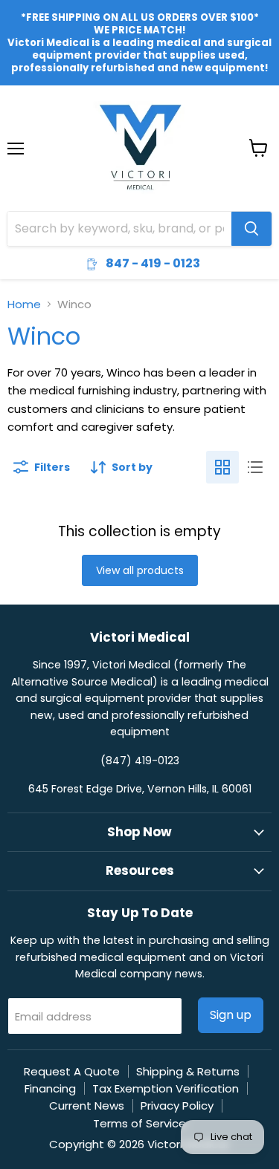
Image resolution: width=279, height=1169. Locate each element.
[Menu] (15, 110)
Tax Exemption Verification (165, 1088)
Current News (86, 1105)
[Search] (251, 229)
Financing (50, 1088)
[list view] (255, 467)
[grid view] (222, 467)
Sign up (230, 1014)
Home (24, 304)
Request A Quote (72, 1071)
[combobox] (119, 229)
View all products (140, 570)
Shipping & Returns (188, 1071)
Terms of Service (139, 1123)
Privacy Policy (177, 1105)
